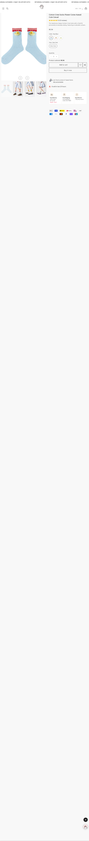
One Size (53, 46)
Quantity (51, 53)
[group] (6, 89)
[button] (86, 8)
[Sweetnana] (41, 6)
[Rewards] (86, 820)
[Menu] (3, 8)
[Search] (7, 8)
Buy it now (68, 70)
